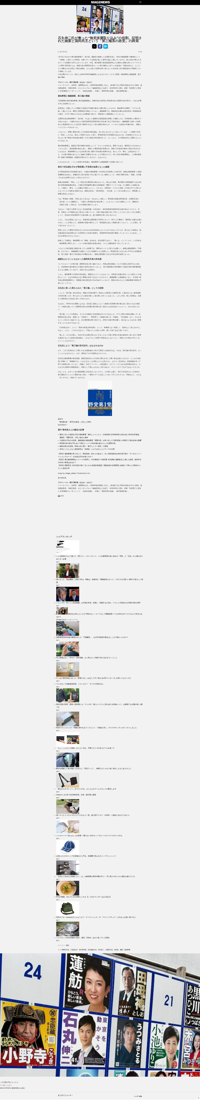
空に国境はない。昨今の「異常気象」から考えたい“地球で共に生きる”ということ (86, 658)
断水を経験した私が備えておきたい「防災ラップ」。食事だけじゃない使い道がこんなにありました (93, 768)
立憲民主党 (109, 950)
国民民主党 (65, 950)
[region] (100, 515)
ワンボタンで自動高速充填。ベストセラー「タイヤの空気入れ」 (80, 684)
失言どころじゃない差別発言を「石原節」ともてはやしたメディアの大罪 (87, 449)
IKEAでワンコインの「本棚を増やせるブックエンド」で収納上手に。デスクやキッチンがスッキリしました (96, 728)
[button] (94, 46)
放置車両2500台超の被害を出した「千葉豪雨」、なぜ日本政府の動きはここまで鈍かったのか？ (92, 637)
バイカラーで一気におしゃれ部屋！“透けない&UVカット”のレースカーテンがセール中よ (89, 835)
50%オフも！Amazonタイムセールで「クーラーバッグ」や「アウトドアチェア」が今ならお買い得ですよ (96, 917)
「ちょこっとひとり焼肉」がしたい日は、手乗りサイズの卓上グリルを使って (85, 748)
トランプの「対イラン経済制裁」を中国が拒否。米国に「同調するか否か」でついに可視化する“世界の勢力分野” (98, 603)
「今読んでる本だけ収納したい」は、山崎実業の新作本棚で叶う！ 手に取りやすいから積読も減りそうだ (95, 876)
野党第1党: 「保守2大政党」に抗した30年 (75, 422)
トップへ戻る (138, 1096)
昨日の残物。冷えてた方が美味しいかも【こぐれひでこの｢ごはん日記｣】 (83, 897)
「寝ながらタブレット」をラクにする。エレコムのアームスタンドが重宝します (86, 789)
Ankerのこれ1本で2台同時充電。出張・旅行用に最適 (76, 795)
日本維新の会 (92, 950)
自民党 (116, 950)
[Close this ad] (198, 1097)
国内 (67, 945)
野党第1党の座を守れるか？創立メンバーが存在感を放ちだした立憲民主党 (88, 443)
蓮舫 (121, 950)
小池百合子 (74, 950)
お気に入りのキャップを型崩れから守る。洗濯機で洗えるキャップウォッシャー (86, 856)
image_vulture (71, 473)
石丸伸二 (101, 950)
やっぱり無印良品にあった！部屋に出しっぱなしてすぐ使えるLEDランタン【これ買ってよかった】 (93, 678)
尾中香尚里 (82, 950)
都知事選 (127, 950)
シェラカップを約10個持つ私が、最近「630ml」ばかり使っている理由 (82, 938)
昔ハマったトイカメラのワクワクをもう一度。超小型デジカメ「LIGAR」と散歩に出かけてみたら (93, 815)
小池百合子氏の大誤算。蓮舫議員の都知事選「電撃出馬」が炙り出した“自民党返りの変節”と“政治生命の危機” (101, 440)
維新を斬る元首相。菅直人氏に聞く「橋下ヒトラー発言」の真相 (84, 446)
